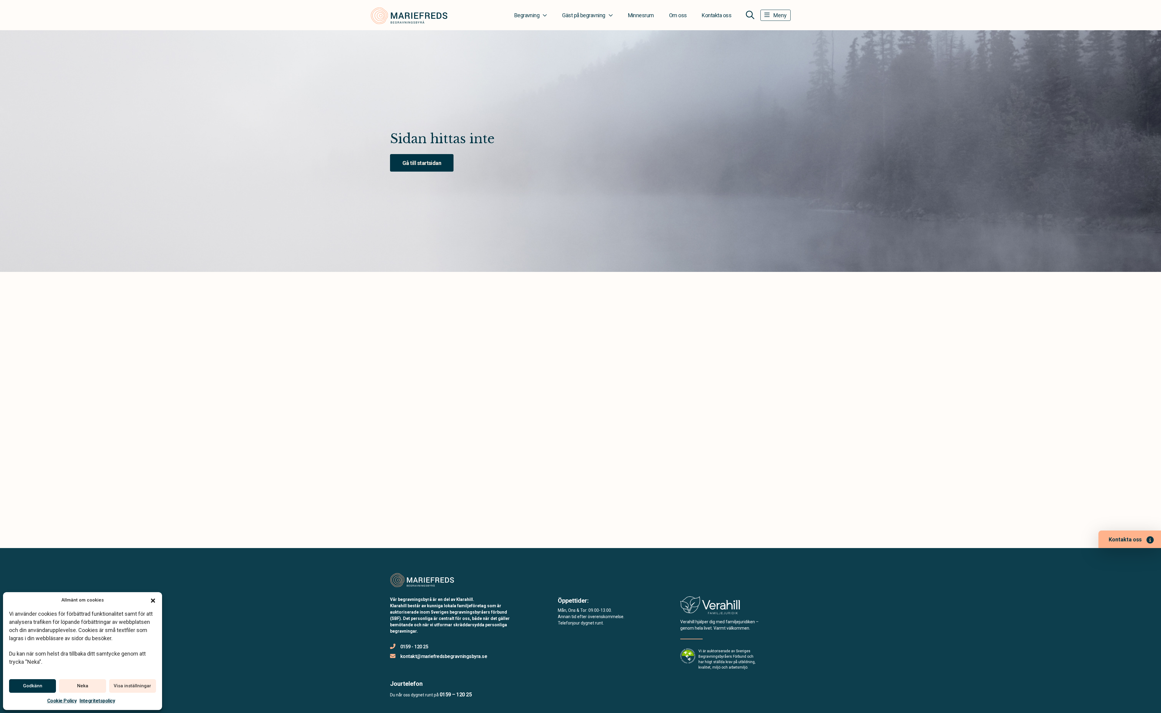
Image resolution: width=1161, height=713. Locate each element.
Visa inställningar (132, 686)
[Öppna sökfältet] (750, 15)
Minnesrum (641, 15)
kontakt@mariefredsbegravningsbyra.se (443, 656)
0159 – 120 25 (456, 694)
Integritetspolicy (97, 701)
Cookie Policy (62, 701)
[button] (153, 600)
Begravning (527, 15)
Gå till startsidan (421, 163)
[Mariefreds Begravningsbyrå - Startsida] (422, 579)
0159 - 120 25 (414, 647)
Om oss (678, 15)
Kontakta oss (716, 15)
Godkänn (32, 686)
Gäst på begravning (583, 15)
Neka (82, 686)
